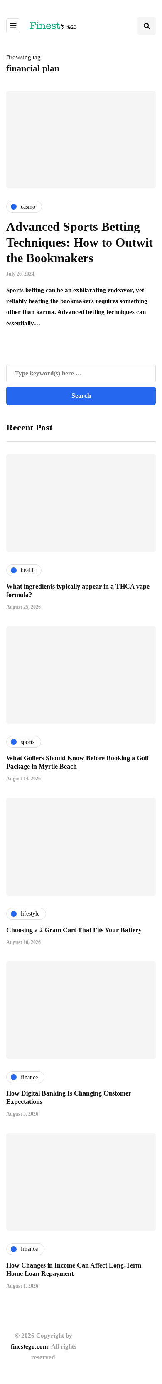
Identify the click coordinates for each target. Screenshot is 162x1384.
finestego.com (29, 1346)
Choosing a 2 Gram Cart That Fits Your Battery (74, 930)
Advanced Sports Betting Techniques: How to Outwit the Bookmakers (79, 242)
